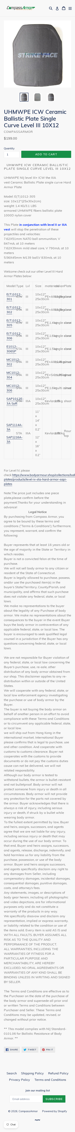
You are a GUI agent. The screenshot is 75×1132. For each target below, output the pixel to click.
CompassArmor (28, 1111)
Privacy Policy (19, 1080)
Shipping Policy (32, 1073)
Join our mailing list (37, 1090)
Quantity (9, 148)
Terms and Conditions (50, 1080)
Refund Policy (58, 1073)
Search (12, 1073)
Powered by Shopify (54, 1111)
